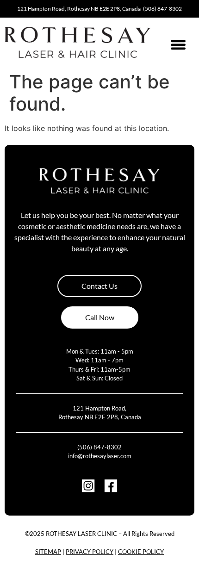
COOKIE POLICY (141, 551)
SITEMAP (48, 551)
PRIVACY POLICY (89, 551)
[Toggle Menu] (178, 44)
